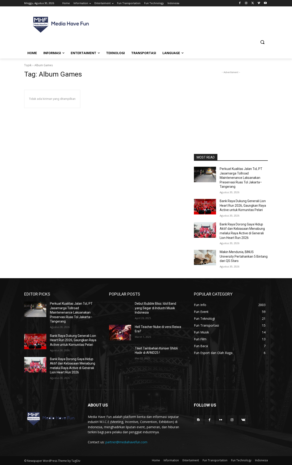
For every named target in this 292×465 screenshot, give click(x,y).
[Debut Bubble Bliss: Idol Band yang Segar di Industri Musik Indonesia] (120, 309)
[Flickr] (220, 419)
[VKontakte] (243, 419)
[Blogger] (198, 419)
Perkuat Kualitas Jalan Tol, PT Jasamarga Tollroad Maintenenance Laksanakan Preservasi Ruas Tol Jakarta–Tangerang (241, 177)
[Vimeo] (258, 3)
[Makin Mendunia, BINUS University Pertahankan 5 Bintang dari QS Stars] (205, 257)
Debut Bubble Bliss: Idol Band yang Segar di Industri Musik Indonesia (155, 308)
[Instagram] (246, 3)
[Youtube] (265, 3)
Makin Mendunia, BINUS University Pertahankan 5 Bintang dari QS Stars (244, 256)
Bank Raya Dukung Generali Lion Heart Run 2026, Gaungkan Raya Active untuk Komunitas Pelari (243, 205)
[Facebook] (239, 3)
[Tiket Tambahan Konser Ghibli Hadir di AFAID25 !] (120, 354)
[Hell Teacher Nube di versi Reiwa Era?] (120, 332)
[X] (252, 3)
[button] (262, 42)
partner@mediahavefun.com (126, 442)
